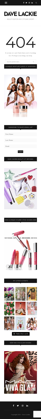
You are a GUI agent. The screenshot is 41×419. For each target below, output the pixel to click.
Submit (20, 152)
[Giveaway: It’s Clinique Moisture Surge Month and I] (20, 323)
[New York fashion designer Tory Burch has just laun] (20, 308)
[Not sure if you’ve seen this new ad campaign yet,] (32, 308)
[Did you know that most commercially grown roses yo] (9, 308)
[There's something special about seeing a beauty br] (32, 323)
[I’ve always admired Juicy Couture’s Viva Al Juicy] (9, 294)
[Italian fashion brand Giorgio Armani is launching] (32, 294)
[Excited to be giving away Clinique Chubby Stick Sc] (20, 294)
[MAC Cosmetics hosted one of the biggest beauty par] (9, 323)
